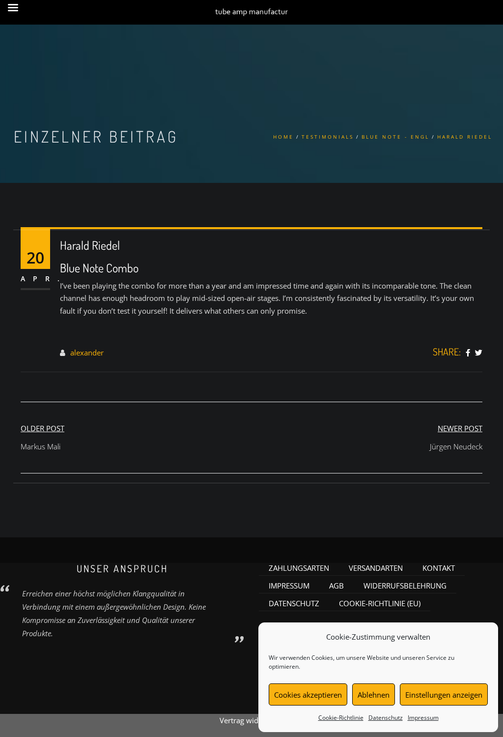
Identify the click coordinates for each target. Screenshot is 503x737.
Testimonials (328, 136)
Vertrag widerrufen (251, 720)
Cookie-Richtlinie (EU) (379, 603)
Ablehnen (374, 695)
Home (283, 136)
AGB (336, 585)
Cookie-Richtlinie (340, 717)
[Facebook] (468, 353)
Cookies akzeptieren (308, 695)
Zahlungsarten (299, 568)
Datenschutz (385, 717)
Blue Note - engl (395, 136)
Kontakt (438, 568)
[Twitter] (478, 353)
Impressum (423, 717)
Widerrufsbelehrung (405, 585)
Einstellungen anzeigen (443, 695)
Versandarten (376, 568)
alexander (87, 352)
